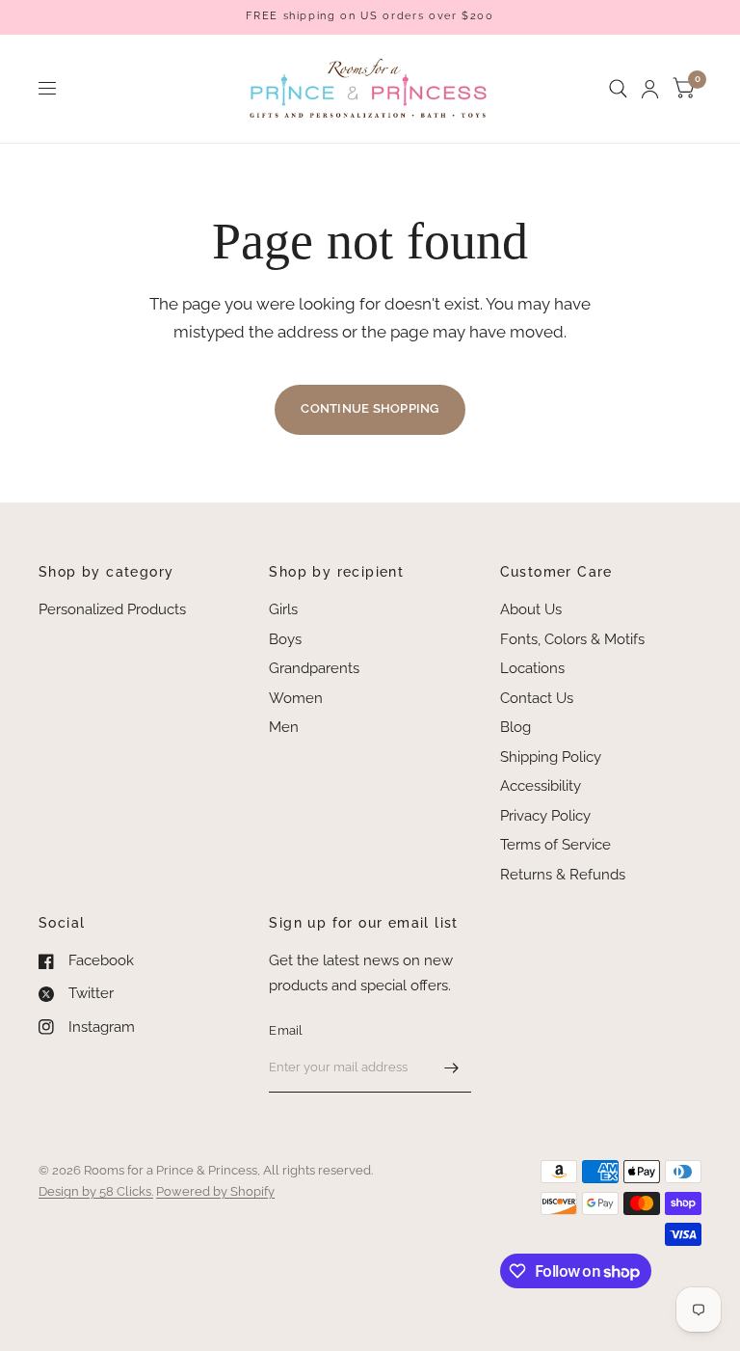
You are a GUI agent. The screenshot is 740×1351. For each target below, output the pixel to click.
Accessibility (540, 786)
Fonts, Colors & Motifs (572, 639)
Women (296, 698)
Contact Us (536, 698)
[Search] (618, 89)
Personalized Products (112, 609)
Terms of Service (555, 844)
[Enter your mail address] (452, 1067)
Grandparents (314, 668)
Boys (285, 639)
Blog (515, 727)
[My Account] (650, 89)
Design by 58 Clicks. (96, 1191)
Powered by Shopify (215, 1191)
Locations (532, 668)
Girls (283, 609)
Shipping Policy (550, 757)
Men (284, 727)
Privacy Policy (545, 815)
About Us (531, 609)
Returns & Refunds (562, 874)
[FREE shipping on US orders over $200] (369, 17)
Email (286, 1030)
